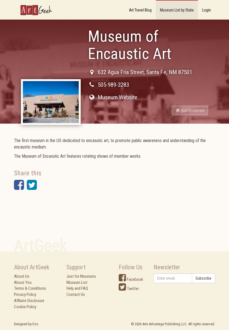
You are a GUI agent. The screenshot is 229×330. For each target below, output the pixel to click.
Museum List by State (177, 10)
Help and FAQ (77, 288)
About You (23, 282)
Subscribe (203, 278)
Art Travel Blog (140, 10)
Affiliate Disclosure (29, 300)
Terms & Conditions (30, 288)
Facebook (134, 279)
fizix (35, 324)
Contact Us (75, 294)
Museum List (76, 282)
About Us (21, 276)
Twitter (132, 288)
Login (206, 10)
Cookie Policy (25, 306)
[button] (190, 110)
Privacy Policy (25, 294)
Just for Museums (81, 276)
